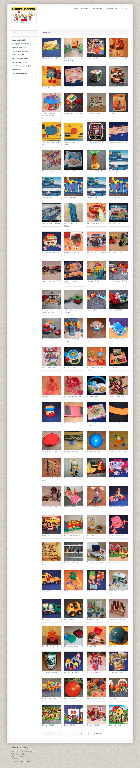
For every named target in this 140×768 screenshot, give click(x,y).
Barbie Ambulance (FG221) (118, 478)
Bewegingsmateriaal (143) (20, 44)
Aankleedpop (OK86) (49, 87)
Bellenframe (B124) (71, 562)
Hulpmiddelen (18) (18, 55)
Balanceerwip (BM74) (72, 423)
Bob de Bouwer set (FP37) (96, 698)
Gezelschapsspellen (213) (20, 51)
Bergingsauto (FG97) (49, 591)
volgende (97, 733)
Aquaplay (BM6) (70, 197)
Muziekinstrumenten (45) (20, 62)
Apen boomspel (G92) (94, 171)
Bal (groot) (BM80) (93, 451)
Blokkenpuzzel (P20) (116, 672)
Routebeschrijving (112, 8)
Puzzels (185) (16, 69)
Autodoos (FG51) (115, 252)
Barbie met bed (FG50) (72, 507)
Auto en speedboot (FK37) (51, 281)
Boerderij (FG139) (70, 725)
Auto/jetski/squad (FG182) (118, 281)
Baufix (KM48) (92, 535)
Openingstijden (97, 8)
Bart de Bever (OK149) (72, 535)
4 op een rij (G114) (93, 58)
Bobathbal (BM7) (70, 698)
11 (86, 733)
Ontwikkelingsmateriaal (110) (21, 66)
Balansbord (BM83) (116, 423)
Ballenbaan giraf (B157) (117, 451)
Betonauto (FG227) (48, 619)
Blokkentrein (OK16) (49, 698)
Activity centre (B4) (93, 113)
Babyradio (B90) (92, 396)
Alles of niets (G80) (48, 171)
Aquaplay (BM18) (93, 197)
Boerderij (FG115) (93, 725)
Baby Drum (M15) (70, 367)
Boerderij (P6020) (48, 725)
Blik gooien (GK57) (93, 672)
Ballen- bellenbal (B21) (72, 478)
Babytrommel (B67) (48, 423)
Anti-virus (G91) (70, 171)
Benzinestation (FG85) (117, 562)
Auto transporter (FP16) (50, 339)
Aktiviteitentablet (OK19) (95, 142)
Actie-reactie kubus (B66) (96, 87)
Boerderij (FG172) (115, 698)
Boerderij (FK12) (115, 725)
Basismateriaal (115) (18, 40)
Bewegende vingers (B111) (118, 619)
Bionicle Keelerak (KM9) (50, 672)
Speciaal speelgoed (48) (19, 73)
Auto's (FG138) (92, 310)
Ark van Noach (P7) (116, 223)
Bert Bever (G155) (93, 591)
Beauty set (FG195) (116, 535)
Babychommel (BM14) (117, 339)
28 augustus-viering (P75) (51, 58)
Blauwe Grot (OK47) (71, 672)
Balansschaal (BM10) (49, 451)
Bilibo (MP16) (91, 646)
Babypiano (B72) (115, 367)
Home (76, 8)
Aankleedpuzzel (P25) (71, 87)
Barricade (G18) (47, 535)
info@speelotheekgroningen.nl (22, 761)
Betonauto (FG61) (70, 619)
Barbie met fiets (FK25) (95, 507)
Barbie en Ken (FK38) (49, 507)
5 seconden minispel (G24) (118, 58)
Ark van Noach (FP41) (94, 223)
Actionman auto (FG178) (118, 87)
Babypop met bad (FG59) (73, 396)
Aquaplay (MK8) (47, 197)
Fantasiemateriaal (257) (19, 47)
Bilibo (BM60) (114, 646)
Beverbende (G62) (93, 619)
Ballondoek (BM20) (93, 478)
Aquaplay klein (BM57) (117, 197)
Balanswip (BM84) (70, 451)
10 (82, 733)
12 (91, 733)
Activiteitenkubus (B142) (73, 113)
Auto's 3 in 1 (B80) (115, 310)
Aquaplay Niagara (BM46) (51, 223)
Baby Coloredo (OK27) (50, 367)
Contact (124, 8)
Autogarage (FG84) (93, 281)
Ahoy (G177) (113, 113)
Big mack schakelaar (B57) (73, 646)
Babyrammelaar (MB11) (117, 396)
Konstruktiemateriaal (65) (20, 58)
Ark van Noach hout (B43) (51, 252)
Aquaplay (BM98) (115, 171)
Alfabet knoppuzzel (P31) (118, 142)
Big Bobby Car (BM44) (50, 646)
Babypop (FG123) (48, 396)
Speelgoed (84, 8)
